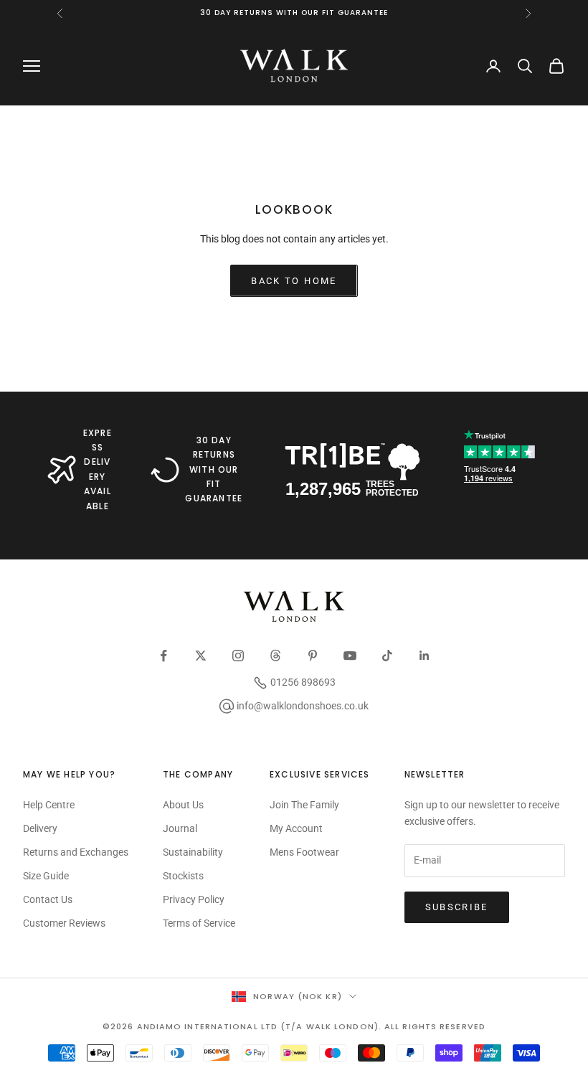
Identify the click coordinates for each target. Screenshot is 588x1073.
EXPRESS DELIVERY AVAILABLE (97, 469)
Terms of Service (199, 923)
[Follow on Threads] (275, 655)
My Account (296, 828)
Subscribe (456, 907)
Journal (180, 828)
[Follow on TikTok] (387, 655)
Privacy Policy (193, 899)
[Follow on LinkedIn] (424, 655)
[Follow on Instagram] (238, 655)
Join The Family (304, 804)
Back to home (293, 280)
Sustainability (193, 852)
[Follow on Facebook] (163, 655)
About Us (183, 804)
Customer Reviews (64, 923)
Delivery (40, 828)
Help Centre (49, 804)
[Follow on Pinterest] (312, 655)
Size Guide (46, 875)
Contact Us (47, 899)
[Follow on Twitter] (201, 655)
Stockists (183, 875)
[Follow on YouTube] (350, 655)
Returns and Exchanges (75, 852)
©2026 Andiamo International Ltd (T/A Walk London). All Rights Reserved (294, 1026)
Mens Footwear (304, 852)
